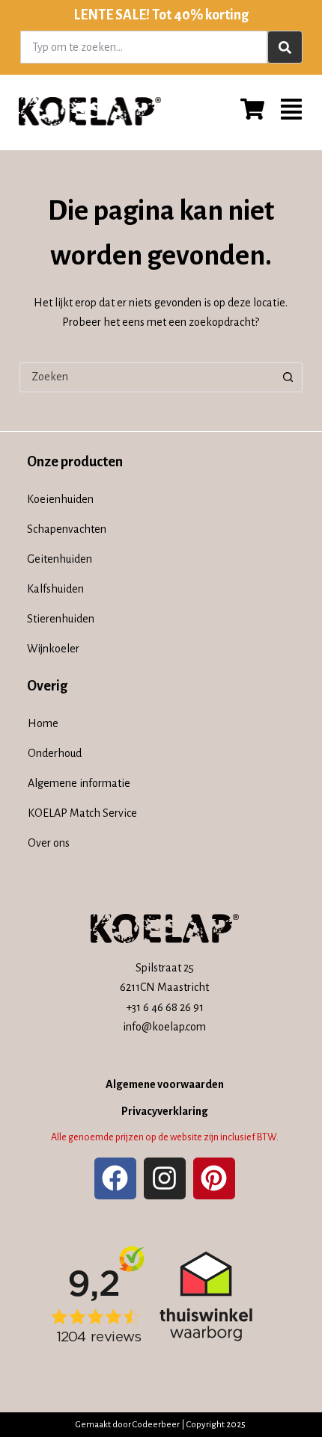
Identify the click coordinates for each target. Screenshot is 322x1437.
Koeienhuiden (60, 499)
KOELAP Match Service (82, 813)
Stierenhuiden (60, 619)
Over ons (49, 843)
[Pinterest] (214, 1178)
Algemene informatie (79, 783)
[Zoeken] (285, 47)
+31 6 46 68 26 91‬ (165, 1007)
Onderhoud (55, 753)
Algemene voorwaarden (165, 1084)
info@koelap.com (164, 1027)
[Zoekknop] (287, 377)
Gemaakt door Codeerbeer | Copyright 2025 (161, 1425)
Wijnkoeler (53, 649)
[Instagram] (165, 1178)
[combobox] (143, 47)
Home (43, 723)
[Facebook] (115, 1178)
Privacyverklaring (164, 1111)
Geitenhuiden (59, 559)
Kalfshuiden (55, 589)
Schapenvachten (66, 529)
